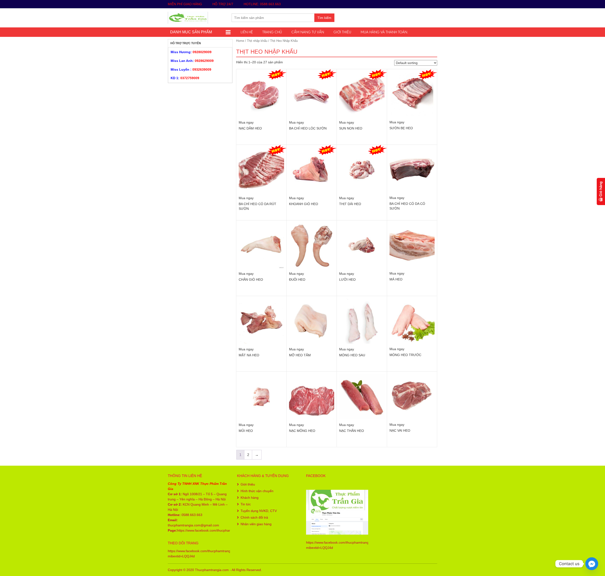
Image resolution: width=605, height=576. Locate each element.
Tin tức (246, 504)
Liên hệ (247, 32)
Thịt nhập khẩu (257, 41)
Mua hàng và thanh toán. (384, 32)
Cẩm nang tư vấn (307, 32)
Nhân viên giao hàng (256, 524)
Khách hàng (250, 497)
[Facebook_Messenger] (591, 563)
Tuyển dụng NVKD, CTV (259, 511)
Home (240, 41)
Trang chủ (272, 32)
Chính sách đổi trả (254, 517)
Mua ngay (246, 122)
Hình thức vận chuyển (257, 491)
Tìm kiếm (324, 18)
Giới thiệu (342, 32)
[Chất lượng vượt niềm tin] (188, 17)
